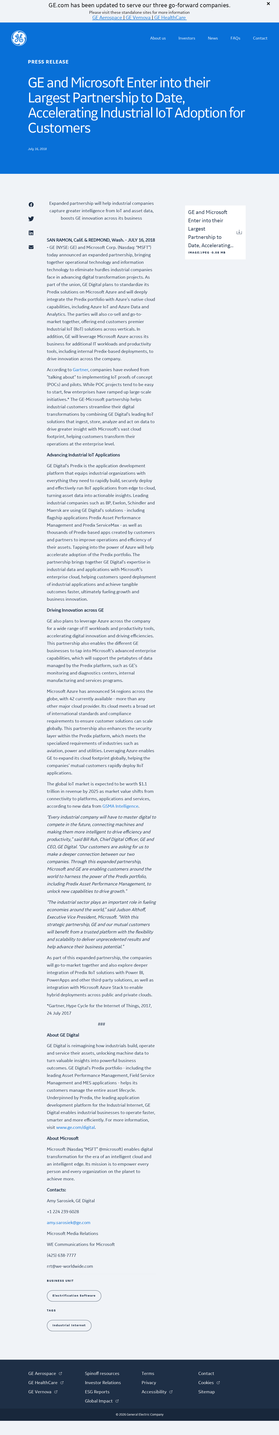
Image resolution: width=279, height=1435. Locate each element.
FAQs (235, 38)
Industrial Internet (69, 1325)
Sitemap (206, 1392)
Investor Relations (103, 1382)
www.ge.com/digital (75, 1127)
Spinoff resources (102, 1373)
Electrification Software (74, 1295)
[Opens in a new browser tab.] (35, 204)
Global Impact (102, 1401)
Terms (148, 1373)
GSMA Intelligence (120, 806)
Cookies (209, 1382)
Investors (187, 38)
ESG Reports (97, 1392)
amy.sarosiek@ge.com (68, 1222)
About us (158, 38)
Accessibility (157, 1392)
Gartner (80, 369)
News (213, 38)
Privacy (149, 1382)
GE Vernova (138, 17)
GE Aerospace (107, 17)
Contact (260, 38)
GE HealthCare (170, 17)
